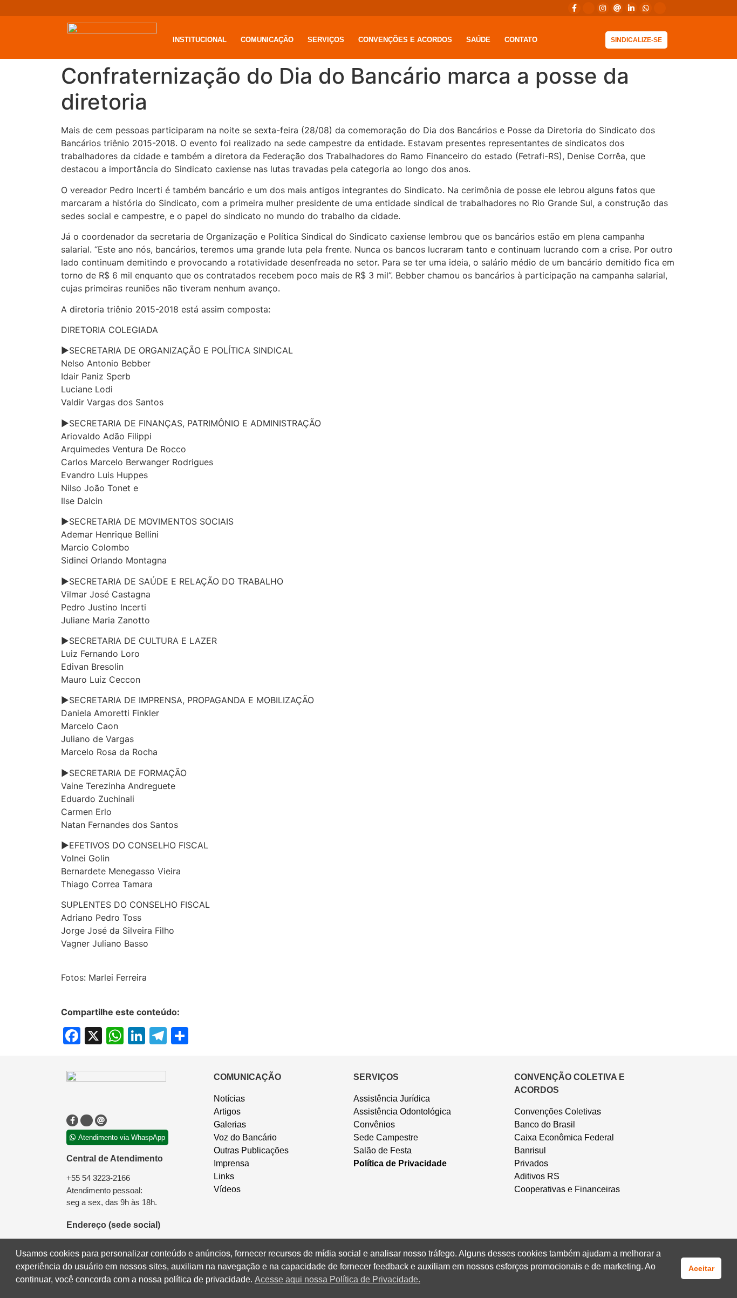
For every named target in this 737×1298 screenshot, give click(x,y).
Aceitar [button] (701, 1268)
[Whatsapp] (645, 8)
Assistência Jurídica (391, 1098)
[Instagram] (603, 8)
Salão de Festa (382, 1150)
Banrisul (530, 1150)
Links (224, 1176)
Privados (531, 1163)
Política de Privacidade (400, 1163)
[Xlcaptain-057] (589, 8)
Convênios (374, 1124)
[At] (617, 8)
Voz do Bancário (245, 1137)
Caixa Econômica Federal (564, 1137)
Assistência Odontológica (402, 1111)
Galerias (230, 1124)
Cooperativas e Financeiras (567, 1189)
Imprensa (231, 1163)
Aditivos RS (536, 1176)
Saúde (478, 40)
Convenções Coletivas (557, 1111)
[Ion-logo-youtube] (660, 8)
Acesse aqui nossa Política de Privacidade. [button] (337, 1279)
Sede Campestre (385, 1137)
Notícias (229, 1098)
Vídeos (227, 1189)
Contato (520, 40)
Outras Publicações (251, 1150)
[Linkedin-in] (631, 8)
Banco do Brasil (544, 1124)
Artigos (227, 1111)
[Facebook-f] (574, 8)
